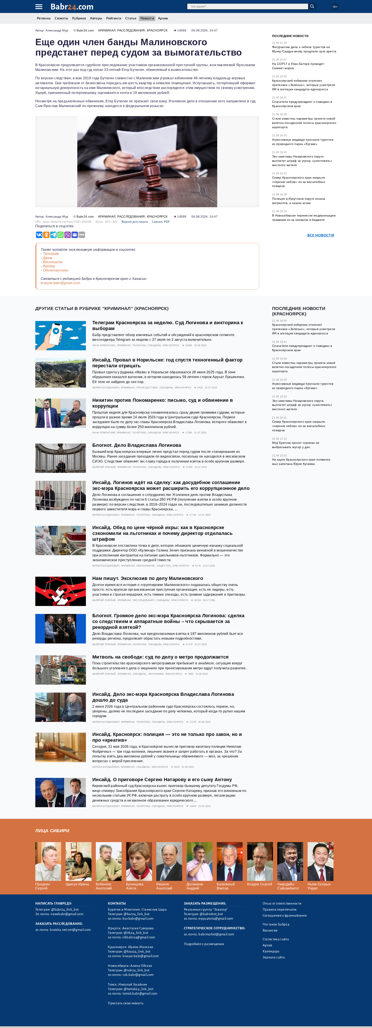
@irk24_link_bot (136, 933)
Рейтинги (113, 18)
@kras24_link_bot (137, 951)
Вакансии (270, 930)
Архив (163, 18)
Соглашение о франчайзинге (285, 915)
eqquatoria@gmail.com (215, 918)
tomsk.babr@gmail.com (139, 993)
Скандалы (154, 345)
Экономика (156, 674)
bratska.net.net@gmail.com (70, 929)
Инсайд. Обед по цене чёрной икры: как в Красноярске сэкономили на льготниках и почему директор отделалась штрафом (162, 533)
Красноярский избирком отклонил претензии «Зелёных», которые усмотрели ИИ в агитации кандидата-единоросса (303, 85)
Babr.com (72, 6)
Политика (139, 345)
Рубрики (79, 18)
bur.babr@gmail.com (137, 918)
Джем (47, 258)
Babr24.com (85, 30)
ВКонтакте (53, 262)
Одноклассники (56, 270)
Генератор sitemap (133, 1019)
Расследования (131, 30)
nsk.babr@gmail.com (137, 975)
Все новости (320, 235)
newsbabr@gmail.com (67, 914)
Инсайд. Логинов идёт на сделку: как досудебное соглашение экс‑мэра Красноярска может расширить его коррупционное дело (171, 485)
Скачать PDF (161, 221)
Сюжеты (61, 18)
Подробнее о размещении (204, 944)
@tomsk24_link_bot (138, 989)
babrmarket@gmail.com (216, 934)
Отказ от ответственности (282, 903)
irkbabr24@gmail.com (138, 937)
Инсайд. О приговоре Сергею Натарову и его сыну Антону (162, 779)
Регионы (44, 18)
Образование (145, 565)
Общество (164, 565)
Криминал (107, 30)
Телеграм (51, 253)
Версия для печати (135, 221)
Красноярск (157, 30)
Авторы (96, 18)
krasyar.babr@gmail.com (60, 283)
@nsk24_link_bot (136, 970)
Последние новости (290, 36)
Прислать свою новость (125, 1003)
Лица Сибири (52, 830)
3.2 (62, 1019)
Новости (147, 18)
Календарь (271, 951)
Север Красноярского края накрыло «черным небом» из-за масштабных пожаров (298, 182)
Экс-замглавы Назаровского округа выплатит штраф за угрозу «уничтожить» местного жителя (302, 161)
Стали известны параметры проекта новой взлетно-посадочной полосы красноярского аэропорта (304, 123)
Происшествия (147, 387)
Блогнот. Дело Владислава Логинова (136, 445)
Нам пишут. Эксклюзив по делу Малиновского (147, 578)
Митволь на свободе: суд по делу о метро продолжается (160, 657)
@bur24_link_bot (136, 914)
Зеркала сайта (274, 957)
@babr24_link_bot (65, 909)
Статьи (130, 18)
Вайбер (49, 266)
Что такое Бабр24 (276, 924)
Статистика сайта (276, 939)
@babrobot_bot (211, 914)
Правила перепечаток (280, 909)
